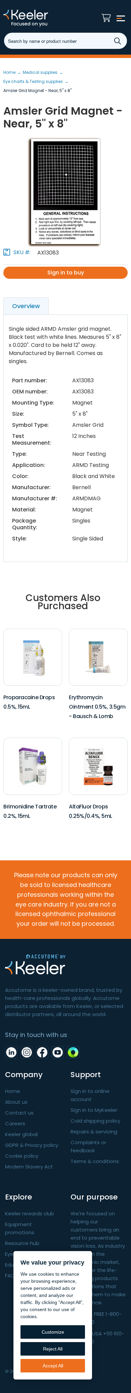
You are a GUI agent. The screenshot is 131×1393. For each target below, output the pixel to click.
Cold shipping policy (95, 1120)
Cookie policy (21, 1155)
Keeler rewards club (29, 1213)
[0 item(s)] (108, 16)
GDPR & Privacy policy (31, 1145)
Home (12, 1091)
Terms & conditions (95, 1161)
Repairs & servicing (94, 1131)
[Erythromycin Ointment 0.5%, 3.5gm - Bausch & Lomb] (98, 657)
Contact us (19, 1112)
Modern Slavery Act (29, 1166)
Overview (26, 306)
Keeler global (21, 1134)
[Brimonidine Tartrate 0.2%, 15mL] (32, 766)
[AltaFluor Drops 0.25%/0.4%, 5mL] (98, 766)
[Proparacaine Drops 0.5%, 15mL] (32, 657)
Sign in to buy (65, 272)
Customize (53, 1332)
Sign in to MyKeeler (94, 1110)
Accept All (53, 1365)
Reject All (52, 1349)
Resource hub (22, 1243)
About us (16, 1101)
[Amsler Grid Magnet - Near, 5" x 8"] (65, 192)
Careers (15, 1123)
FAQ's (11, 1275)
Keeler (38, 18)
